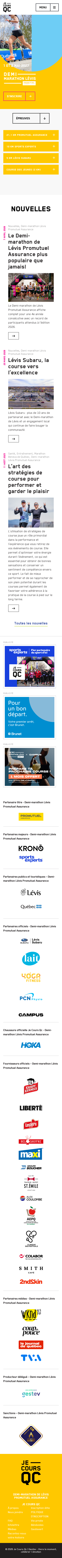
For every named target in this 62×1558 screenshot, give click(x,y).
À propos (13, 1507)
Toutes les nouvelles (31, 623)
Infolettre (13, 1524)
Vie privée (37, 1520)
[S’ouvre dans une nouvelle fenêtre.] (29, 666)
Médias (12, 1529)
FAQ (10, 1520)
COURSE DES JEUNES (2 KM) (24, 169)
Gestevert (37, 1529)
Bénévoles (37, 1524)
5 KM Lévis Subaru (19, 158)
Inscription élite (40, 1507)
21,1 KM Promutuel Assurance (27, 135)
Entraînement (25, 453)
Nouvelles (13, 226)
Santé (11, 453)
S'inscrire (14, 96)
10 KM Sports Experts (21, 146)
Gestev (32, 1549)
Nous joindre (15, 1512)
